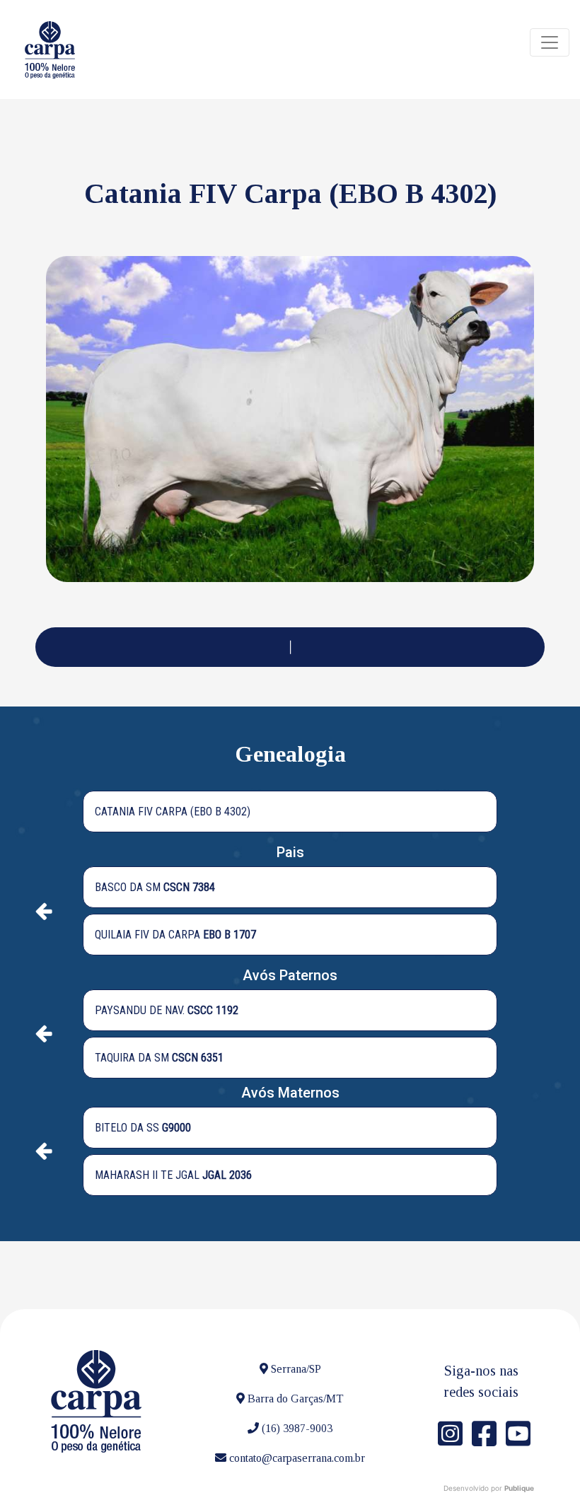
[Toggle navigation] (549, 42)
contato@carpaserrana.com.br (297, 1458)
